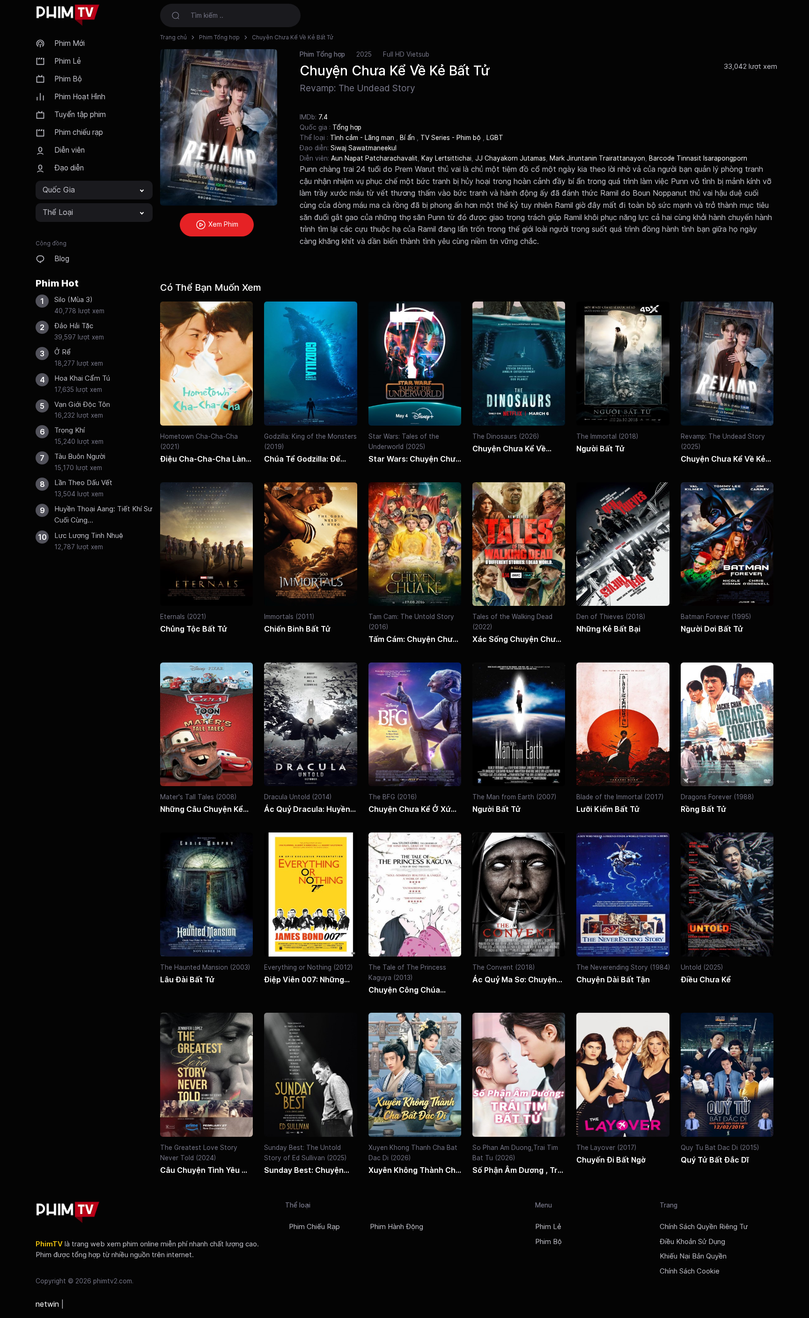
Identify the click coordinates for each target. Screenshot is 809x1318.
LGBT (494, 137)
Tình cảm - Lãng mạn (363, 137)
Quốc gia (59, 189)
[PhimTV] (68, 1212)
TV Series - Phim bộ (451, 137)
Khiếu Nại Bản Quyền (693, 1256)
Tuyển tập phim (80, 114)
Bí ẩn (408, 137)
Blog (61, 258)
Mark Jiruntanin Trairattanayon (597, 158)
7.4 (323, 117)
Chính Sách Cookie (690, 1271)
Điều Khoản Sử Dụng (692, 1241)
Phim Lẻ (67, 61)
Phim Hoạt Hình (79, 96)
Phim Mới (69, 43)
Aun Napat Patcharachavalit (374, 158)
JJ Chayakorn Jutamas (510, 158)
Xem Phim (222, 224)
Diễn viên (69, 150)
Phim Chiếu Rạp (314, 1226)
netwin (47, 1304)
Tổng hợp (346, 127)
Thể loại (58, 212)
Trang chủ (173, 37)
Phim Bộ (68, 78)
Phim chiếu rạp (78, 132)
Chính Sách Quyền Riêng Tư (704, 1226)
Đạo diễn (69, 167)
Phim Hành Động (396, 1226)
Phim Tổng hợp (219, 37)
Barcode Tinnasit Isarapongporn (698, 158)
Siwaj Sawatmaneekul (364, 148)
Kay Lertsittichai (446, 158)
